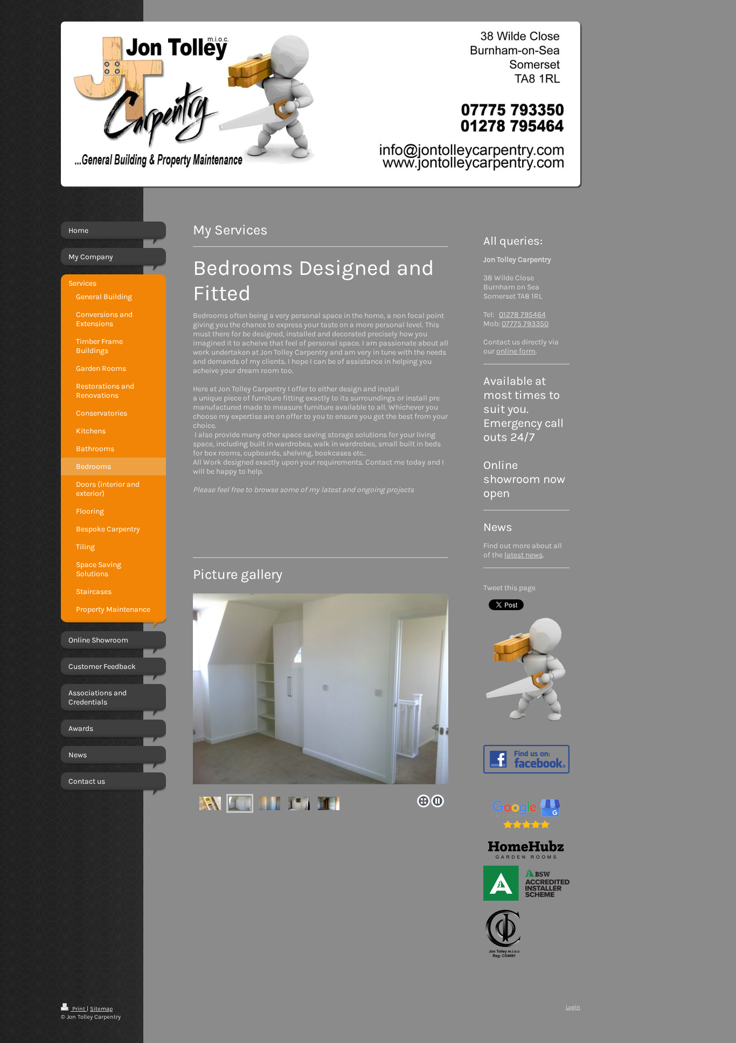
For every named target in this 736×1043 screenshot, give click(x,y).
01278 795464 (522, 314)
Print (79, 1008)
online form (516, 351)
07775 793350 (525, 323)
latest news (523, 555)
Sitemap (101, 1008)
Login (573, 1007)
